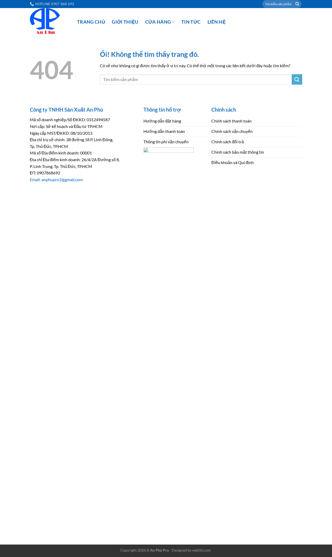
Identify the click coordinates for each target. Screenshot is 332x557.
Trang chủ (91, 22)
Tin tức (190, 22)
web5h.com (201, 550)
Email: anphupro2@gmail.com (56, 179)
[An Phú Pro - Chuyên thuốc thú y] (49, 21)
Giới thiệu (125, 22)
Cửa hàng (158, 22)
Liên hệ (217, 22)
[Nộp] (297, 4)
